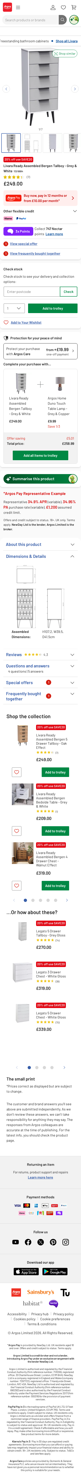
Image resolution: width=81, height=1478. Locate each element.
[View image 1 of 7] (11, 143)
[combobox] (30, 20)
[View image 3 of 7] (52, 143)
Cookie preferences (55, 1319)
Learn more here (40, 1177)
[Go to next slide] (75, 89)
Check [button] (68, 291)
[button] (64, 53)
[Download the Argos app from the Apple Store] (26, 1274)
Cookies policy (24, 1319)
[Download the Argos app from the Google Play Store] (55, 1274)
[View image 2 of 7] (31, 143)
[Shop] (18, 7)
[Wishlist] (63, 7)
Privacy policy (63, 1314)
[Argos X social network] (40, 1242)
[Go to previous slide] (6, 89)
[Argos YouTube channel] (15, 1242)
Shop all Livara (67, 41)
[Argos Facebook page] (28, 1242)
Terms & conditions (42, 1324)
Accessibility (17, 1314)
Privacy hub (40, 1314)
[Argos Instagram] (65, 1242)
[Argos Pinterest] (53, 1242)
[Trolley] (73, 7)
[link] (40, 242)
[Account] (53, 7)
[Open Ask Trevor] (74, 20)
